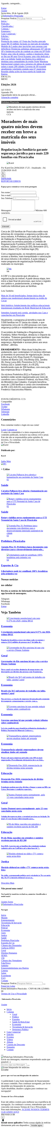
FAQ (3, 978)
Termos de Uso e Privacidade (14, 993)
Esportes (16, 1019)
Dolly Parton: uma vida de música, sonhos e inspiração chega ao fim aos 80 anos (25, 54)
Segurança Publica (20, 1029)
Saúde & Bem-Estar (21, 1022)
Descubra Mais (7, 883)
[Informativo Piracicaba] (12, 16)
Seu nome (5, 192)
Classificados (7, 26)
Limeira (4, 970)
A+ (3, 176)
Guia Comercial (8, 34)
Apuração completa (9, 97)
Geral (3, 950)
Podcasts (5, 24)
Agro (3, 933)
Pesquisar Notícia (8, 18)
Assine (4, 11)
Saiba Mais (6, 461)
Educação (5, 925)
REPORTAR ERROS (11, 181)
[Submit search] (44, 19)
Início (4, 21)
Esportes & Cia (7, 943)
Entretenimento (7, 920)
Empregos (6, 31)
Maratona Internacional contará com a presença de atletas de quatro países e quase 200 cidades (26, 64)
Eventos (10, 1037)
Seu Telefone (7, 198)
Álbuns (10, 1042)
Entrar (4, 8)
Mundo (4, 918)
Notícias (5, 39)
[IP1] (3, 464)
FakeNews (6, 963)
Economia (5, 930)
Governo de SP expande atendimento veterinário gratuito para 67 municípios (23, 67)
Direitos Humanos (9, 953)
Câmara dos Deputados (11, 945)
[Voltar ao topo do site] (2, 1055)
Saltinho (4, 965)
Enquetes (11, 1047)
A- (3, 173)
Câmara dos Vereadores (11, 960)
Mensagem (6, 210)
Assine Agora (7, 902)
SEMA (4, 955)
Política (15, 1017)
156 (2, 958)
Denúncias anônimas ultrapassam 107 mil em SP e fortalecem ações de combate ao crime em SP (25, 50)
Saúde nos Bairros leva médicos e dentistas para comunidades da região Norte (23, 60)
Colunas (5, 29)
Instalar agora (36, 1125)
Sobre (3, 973)
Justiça (4, 935)
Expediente (6, 975)
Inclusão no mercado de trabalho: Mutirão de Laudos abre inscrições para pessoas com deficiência (25, 46)
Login (3, 430)
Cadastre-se (12, 430)
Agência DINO (8, 948)
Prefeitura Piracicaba (10, 940)
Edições (5, 36)
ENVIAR (5, 227)
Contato (4, 980)
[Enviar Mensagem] (28, 1065)
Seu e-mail (5, 195)
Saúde (4, 938)
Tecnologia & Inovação (11, 923)
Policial (4, 928)
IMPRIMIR (6, 178)
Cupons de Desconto (16, 1044)
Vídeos (10, 1039)
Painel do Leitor (8, 986)
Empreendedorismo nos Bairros (15, 968)
